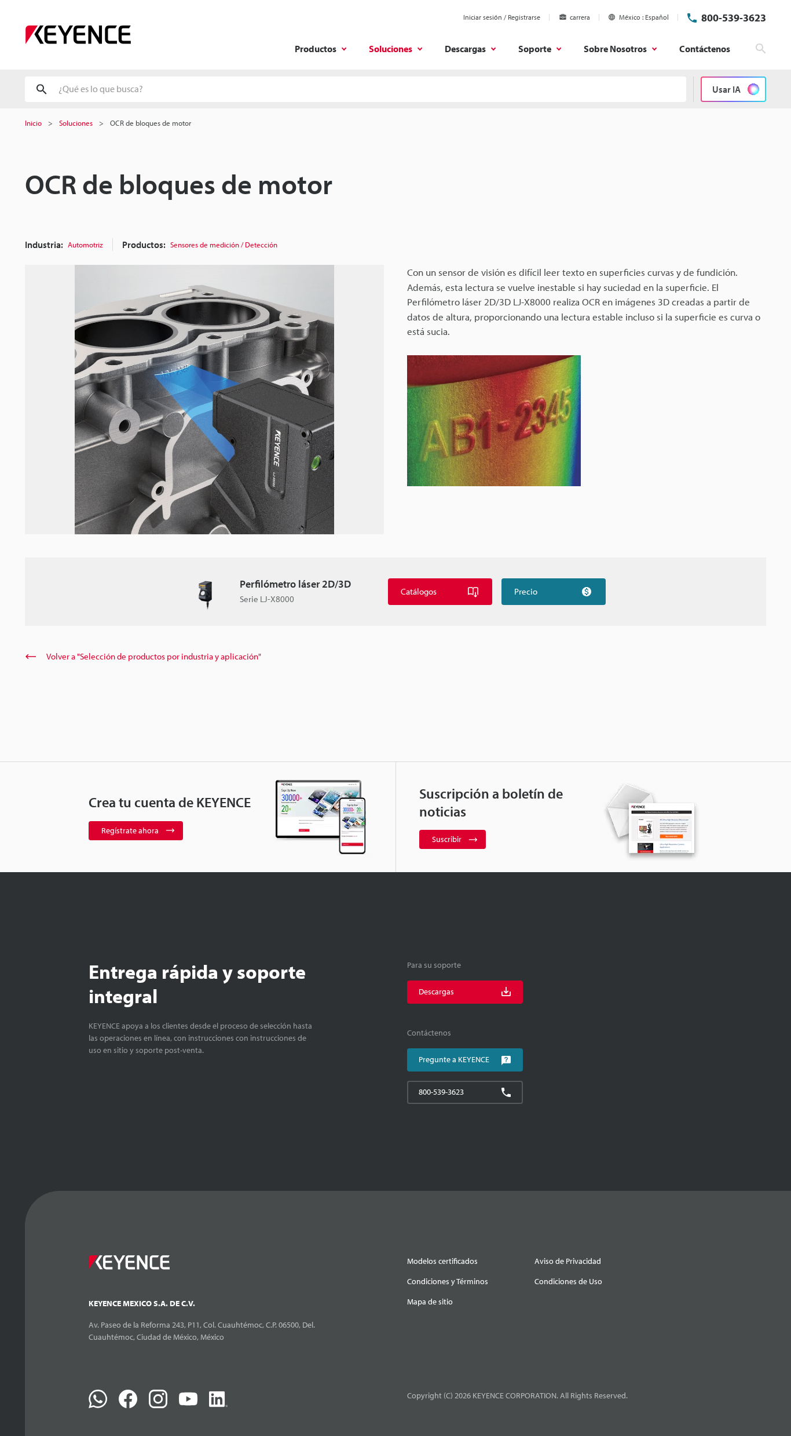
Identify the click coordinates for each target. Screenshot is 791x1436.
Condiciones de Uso (568, 1281)
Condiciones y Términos (447, 1281)
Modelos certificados (442, 1261)
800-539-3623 (733, 17)
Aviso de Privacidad (567, 1261)
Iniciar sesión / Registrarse (501, 17)
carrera (580, 17)
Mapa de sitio (430, 1301)
